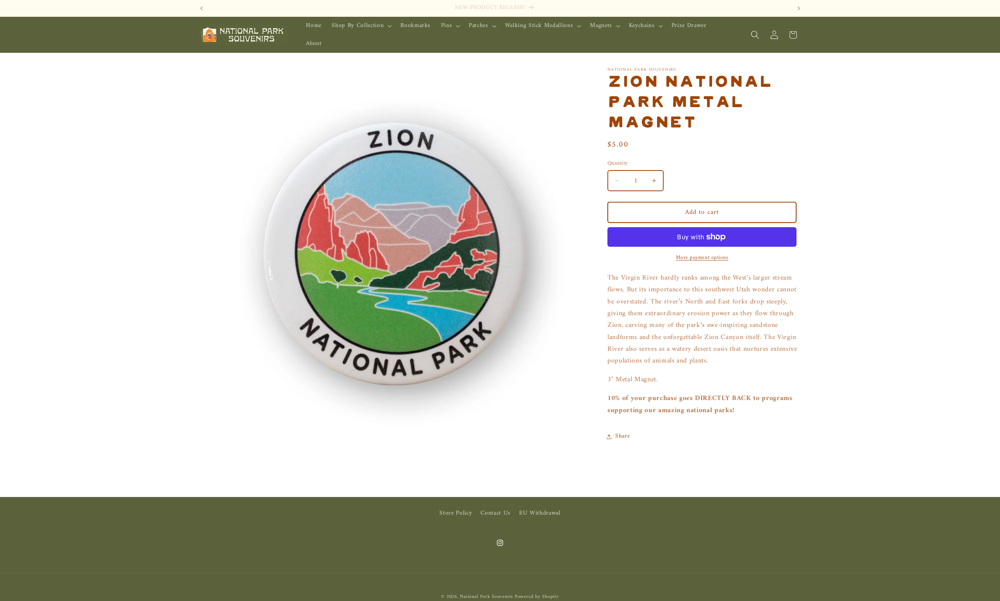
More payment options (702, 257)
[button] (361, 26)
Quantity (617, 164)
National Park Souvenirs (486, 596)
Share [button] (622, 436)
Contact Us (495, 513)
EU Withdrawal (540, 513)
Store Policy (455, 513)
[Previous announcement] (201, 8)
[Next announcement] (798, 8)
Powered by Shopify (537, 596)
